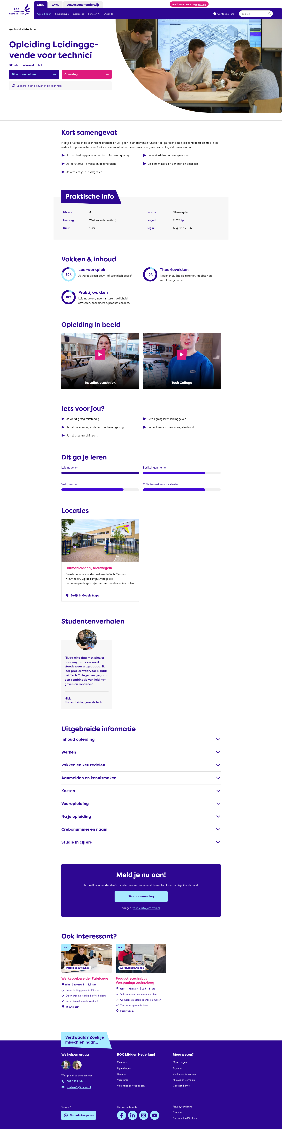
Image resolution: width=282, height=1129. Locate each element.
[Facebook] (121, 1115)
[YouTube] (154, 1115)
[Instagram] (143, 1115)
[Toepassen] (269, 13)
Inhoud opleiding (78, 739)
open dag (200, 4)
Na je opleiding (76, 816)
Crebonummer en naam (84, 829)
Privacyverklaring (183, 1106)
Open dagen (180, 1062)
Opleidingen (44, 13)
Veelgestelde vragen (184, 1074)
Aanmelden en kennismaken (89, 778)
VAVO (55, 5)
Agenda (108, 13)
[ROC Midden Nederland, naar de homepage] (19, 9)
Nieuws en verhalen (184, 1079)
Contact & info (225, 13)
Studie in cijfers (76, 842)
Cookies (177, 1112)
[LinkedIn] (132, 1115)
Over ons (122, 1062)
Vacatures (122, 1079)
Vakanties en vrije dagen (131, 1085)
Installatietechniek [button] (100, 383)
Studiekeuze (62, 13)
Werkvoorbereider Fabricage (84, 978)
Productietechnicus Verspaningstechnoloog (135, 980)
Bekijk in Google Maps (82, 595)
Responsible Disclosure (186, 1118)
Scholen (92, 13)
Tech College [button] (182, 383)
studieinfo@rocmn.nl (146, 908)
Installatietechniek (25, 29)
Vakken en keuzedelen (83, 765)
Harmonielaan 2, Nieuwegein (88, 568)
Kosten (68, 790)
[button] (182, 220)
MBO (40, 5)
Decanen (122, 1074)
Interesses (78, 13)
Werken (68, 752)
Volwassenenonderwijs (83, 5)
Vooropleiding (75, 803)
